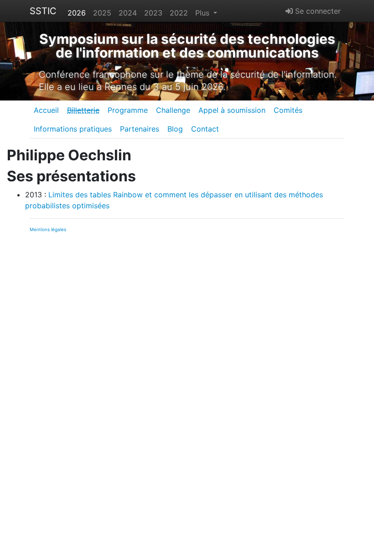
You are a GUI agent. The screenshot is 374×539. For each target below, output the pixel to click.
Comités (288, 110)
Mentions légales (48, 229)
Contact (205, 128)
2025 (102, 12)
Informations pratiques (73, 128)
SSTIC (43, 10)
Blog (175, 128)
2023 (153, 12)
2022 (179, 12)
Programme (128, 110)
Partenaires (139, 128)
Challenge (173, 110)
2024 (128, 12)
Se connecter (317, 11)
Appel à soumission (231, 110)
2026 (77, 12)
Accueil (46, 110)
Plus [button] (203, 12)
